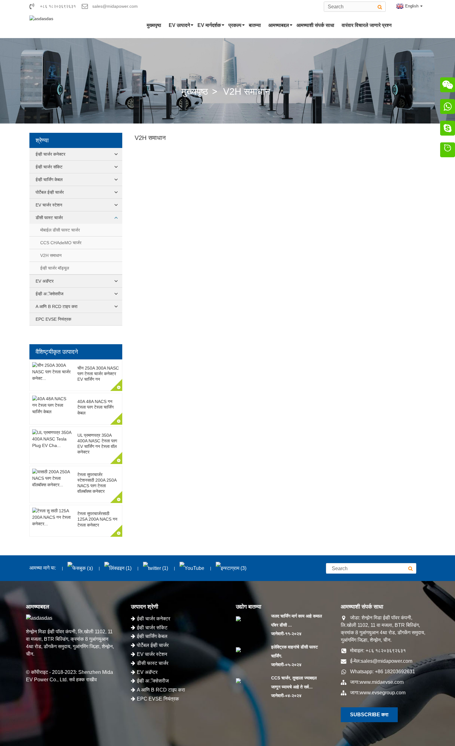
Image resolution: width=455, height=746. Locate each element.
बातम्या (255, 25)
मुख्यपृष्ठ (154, 25)
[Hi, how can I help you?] (447, 151)
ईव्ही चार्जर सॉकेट (49, 166)
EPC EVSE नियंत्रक (53, 319)
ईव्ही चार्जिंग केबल (49, 179)
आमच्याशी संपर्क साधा (315, 25)
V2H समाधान (246, 91)
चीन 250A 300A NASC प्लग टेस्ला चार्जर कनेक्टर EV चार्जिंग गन (98, 374)
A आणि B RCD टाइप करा (56, 306)
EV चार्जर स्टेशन (49, 204)
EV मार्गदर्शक (209, 25)
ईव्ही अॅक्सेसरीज (49, 293)
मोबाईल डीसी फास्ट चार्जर (60, 230)
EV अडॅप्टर (45, 281)
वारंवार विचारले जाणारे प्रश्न (367, 25)
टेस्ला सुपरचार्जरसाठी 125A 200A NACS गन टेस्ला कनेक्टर (97, 519)
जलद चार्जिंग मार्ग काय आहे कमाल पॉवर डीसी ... (296, 620)
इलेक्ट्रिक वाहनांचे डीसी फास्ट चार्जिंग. (294, 651)
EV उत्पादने (179, 25)
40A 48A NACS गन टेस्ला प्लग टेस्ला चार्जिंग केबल (95, 407)
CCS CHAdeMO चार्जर (60, 242)
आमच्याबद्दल (278, 25)
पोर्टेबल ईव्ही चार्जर (50, 192)
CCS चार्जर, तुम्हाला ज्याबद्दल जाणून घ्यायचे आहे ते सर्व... (294, 682)
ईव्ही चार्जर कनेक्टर (50, 154)
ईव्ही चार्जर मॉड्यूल (54, 268)
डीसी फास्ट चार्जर (49, 217)
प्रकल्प (234, 25)
